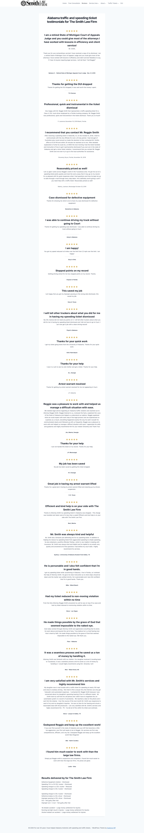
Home (65, 3)
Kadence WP (111, 828)
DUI (121, 3)
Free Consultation (74, 3)
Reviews (84, 3)
